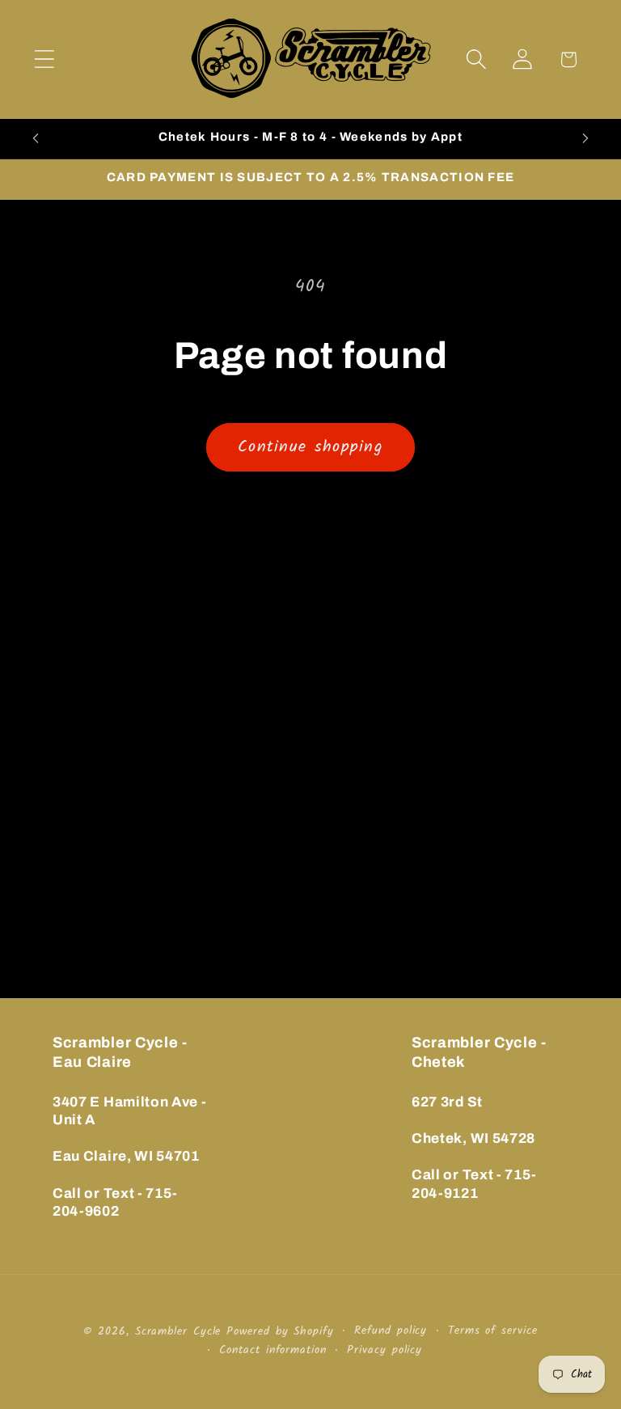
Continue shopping (310, 446)
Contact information (272, 1351)
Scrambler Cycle (178, 1331)
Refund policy (390, 1331)
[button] (44, 59)
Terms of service (493, 1331)
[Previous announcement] (35, 138)
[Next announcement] (585, 138)
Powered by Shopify (279, 1331)
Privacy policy (384, 1351)
